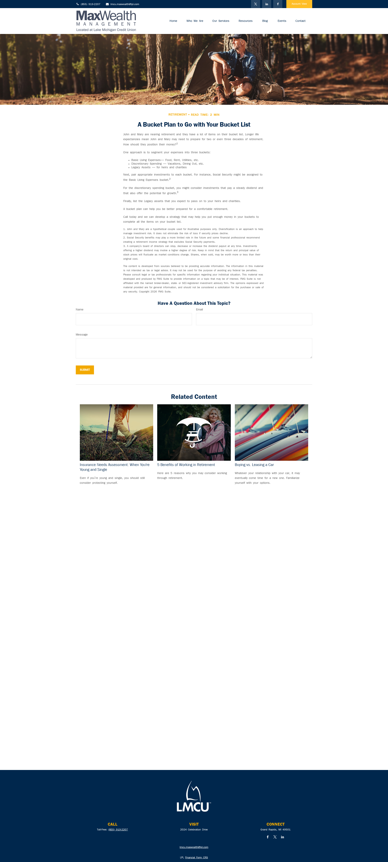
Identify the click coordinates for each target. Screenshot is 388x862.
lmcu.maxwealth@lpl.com (125, 4)
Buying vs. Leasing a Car (254, 464)
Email (199, 309)
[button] (173, 21)
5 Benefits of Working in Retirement (186, 464)
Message (82, 334)
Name (79, 309)
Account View (299, 4)
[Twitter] (255, 4)
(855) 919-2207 (90, 4)
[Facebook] (277, 4)
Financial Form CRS (196, 858)
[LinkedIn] (266, 4)
